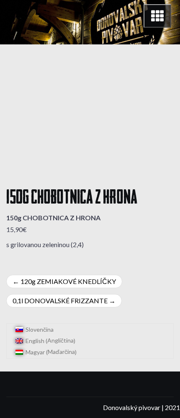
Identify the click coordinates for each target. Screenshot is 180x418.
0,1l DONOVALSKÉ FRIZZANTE (60, 300)
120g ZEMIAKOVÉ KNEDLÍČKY (68, 281)
